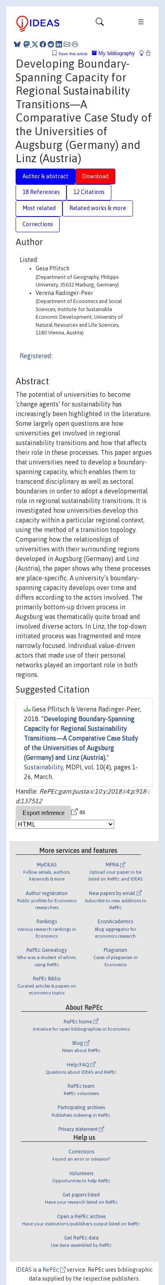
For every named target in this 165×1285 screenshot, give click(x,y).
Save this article (73, 54)
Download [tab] (95, 176)
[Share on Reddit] (51, 44)
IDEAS (24, 1269)
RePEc (51, 1269)
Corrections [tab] (37, 224)
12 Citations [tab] (89, 192)
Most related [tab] (39, 208)
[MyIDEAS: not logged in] (144, 53)
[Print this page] (75, 44)
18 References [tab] (41, 192)
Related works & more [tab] (97, 208)
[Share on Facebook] (43, 44)
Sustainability (43, 767)
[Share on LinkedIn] (59, 44)
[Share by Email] (67, 44)
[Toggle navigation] (100, 24)
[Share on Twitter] (35, 44)
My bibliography (116, 53)
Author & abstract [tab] (45, 176)
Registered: (36, 355)
